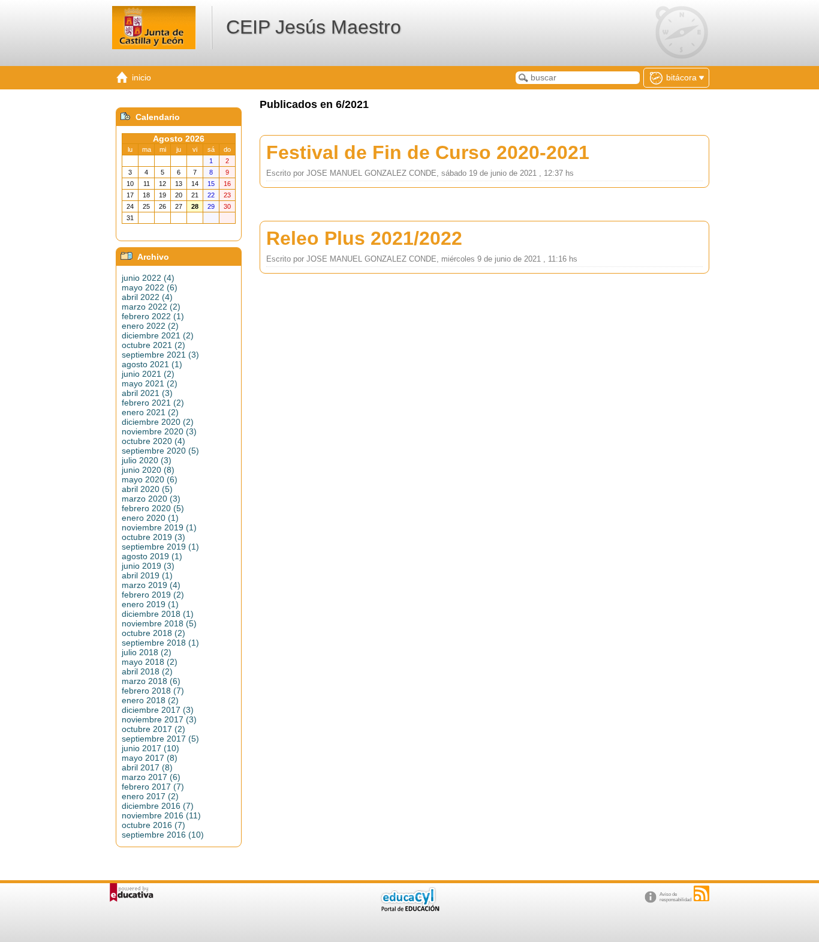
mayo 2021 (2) (149, 383)
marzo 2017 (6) (151, 777)
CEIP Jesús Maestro (313, 27)
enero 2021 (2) (150, 412)
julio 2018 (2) (146, 652)
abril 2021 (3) (147, 393)
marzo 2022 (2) (151, 306)
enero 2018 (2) (150, 700)
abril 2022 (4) (147, 297)
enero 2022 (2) (150, 326)
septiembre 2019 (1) (160, 546)
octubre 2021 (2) (153, 345)
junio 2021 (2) (148, 374)
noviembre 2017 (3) (159, 719)
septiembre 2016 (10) (163, 834)
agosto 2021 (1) (152, 364)
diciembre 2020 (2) (158, 422)
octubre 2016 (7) (153, 825)
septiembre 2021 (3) (160, 354)
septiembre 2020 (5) (160, 450)
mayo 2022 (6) (149, 287)
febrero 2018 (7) (153, 690)
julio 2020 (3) (146, 460)
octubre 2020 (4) (153, 441)
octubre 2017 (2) (153, 729)
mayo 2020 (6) (149, 479)
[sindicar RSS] (701, 893)
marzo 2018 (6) (151, 681)
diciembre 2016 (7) (158, 806)
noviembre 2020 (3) (159, 431)
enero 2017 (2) (150, 796)
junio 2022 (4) (148, 278)
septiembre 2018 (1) (160, 642)
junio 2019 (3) (148, 566)
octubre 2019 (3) (153, 537)
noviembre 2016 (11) (161, 815)
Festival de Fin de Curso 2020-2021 (427, 152)
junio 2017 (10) (150, 748)
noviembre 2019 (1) (159, 527)
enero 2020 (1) (150, 518)
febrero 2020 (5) (153, 508)
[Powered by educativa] (131, 892)
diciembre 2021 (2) (158, 335)
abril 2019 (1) (147, 575)
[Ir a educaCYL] (409, 909)
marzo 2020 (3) (151, 498)
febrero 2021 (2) (153, 402)
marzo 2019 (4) (151, 585)
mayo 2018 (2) (149, 662)
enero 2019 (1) (150, 604)
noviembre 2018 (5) (159, 623)
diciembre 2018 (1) (158, 614)
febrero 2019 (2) (153, 594)
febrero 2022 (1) (153, 316)
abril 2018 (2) (147, 671)
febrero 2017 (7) (153, 786)
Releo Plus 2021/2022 (364, 238)
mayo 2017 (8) (149, 758)
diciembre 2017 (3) (158, 710)
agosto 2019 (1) (152, 556)
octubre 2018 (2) (153, 633)
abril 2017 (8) (147, 767)
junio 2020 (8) (148, 470)
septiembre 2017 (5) (160, 738)
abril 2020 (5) (147, 489)
